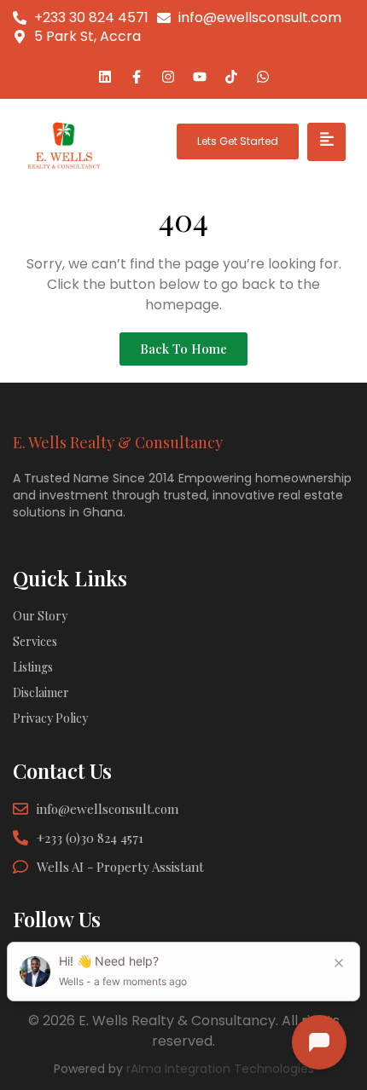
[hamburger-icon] (326, 142)
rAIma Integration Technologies (220, 1068)
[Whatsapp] (263, 76)
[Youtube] (199, 76)
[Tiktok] (231, 76)
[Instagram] (168, 76)
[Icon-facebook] (136, 76)
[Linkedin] (105, 76)
